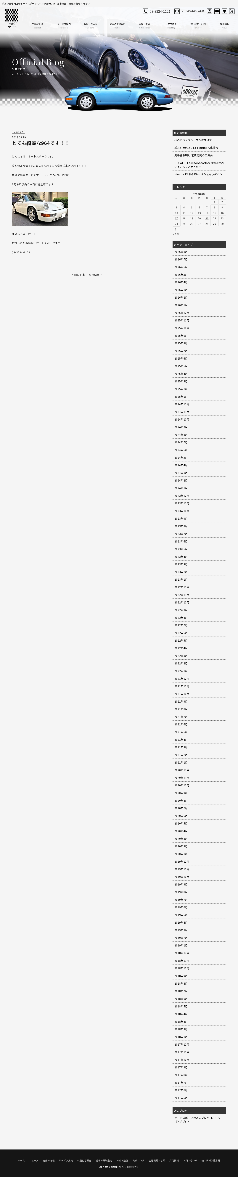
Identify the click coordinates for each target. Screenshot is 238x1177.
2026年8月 (181, 252)
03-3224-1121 (160, 11)
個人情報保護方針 (211, 1160)
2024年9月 (181, 427)
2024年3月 (181, 473)
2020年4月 (181, 831)
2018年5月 (181, 1006)
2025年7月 (181, 351)
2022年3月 (181, 656)
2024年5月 (181, 457)
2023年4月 (181, 556)
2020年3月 (181, 839)
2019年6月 (181, 907)
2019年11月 (181, 869)
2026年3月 (181, 290)
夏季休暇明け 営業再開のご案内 (193, 155)
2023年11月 (181, 503)
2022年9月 (181, 610)
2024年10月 (181, 419)
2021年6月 (181, 724)
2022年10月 (181, 602)
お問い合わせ (190, 1160)
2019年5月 (181, 915)
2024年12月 (181, 404)
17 (176, 218)
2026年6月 (181, 267)
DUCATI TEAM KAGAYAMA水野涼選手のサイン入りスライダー (199, 164)
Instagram (209, 11)
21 (207, 218)
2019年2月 (181, 938)
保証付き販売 (90, 25)
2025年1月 (181, 396)
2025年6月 (181, 358)
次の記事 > (95, 274)
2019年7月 (181, 899)
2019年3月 (181, 930)
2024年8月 (181, 435)
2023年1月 (181, 579)
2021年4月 (181, 739)
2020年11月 (181, 778)
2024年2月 (181, 480)
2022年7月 (181, 625)
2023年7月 (181, 534)
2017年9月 (181, 1067)
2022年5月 (181, 640)
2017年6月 (181, 1090)
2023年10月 (181, 511)
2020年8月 (181, 800)
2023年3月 (181, 564)
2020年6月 (181, 816)
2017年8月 (181, 1075)
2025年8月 (181, 343)
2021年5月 (181, 732)
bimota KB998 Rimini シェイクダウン (198, 174)
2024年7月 (181, 442)
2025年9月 (181, 335)
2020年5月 (181, 823)
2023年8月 (181, 526)
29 (214, 224)
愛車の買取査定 (117, 25)
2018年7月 (181, 991)
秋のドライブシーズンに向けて (193, 140)
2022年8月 (181, 617)
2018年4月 (181, 1014)
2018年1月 (181, 1037)
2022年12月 (181, 587)
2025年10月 (181, 328)
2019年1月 (181, 945)
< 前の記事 (78, 274)
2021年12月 (181, 678)
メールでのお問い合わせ (192, 11)
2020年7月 (181, 808)
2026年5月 (181, 274)
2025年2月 (181, 389)
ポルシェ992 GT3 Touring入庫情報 (196, 147)
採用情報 (224, 25)
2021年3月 (181, 747)
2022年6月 (181, 633)
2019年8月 (181, 892)
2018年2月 (181, 1029)
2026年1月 (181, 305)
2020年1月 (181, 854)
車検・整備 (144, 25)
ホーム (15, 74)
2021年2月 (181, 755)
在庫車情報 (37, 25)
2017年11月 (181, 1052)
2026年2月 (181, 297)
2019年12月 (181, 861)
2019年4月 (181, 922)
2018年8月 (181, 983)
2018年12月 (181, 953)
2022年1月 (181, 671)
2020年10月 (181, 785)
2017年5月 (181, 1098)
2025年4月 (181, 374)
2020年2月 (181, 846)
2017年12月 (181, 1044)
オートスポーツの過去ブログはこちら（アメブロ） (197, 1119)
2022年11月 (181, 595)
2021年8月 (181, 709)
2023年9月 (181, 518)
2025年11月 (181, 320)
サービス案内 (64, 25)
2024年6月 (181, 450)
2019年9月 (181, 884)
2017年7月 (181, 1082)
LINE (224, 11)
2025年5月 (181, 366)
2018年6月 (181, 999)
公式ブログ (171, 25)
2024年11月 (181, 412)
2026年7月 (181, 259)
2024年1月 (181, 488)
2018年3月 (181, 1021)
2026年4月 (181, 282)
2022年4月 (181, 648)
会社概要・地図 (198, 25)
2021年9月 (181, 701)
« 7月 (176, 234)
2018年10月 (181, 968)
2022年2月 (181, 663)
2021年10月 (181, 694)
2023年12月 (181, 495)
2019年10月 (181, 877)
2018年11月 (181, 960)
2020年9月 (181, 793)
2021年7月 (181, 717)
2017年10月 (181, 1060)
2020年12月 (181, 770)
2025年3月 (181, 381)
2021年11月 (181, 686)
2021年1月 (181, 762)
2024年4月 (181, 465)
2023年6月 (181, 541)
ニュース (33, 1160)
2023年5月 (181, 549)
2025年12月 (181, 313)
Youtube (217, 11)
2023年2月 (181, 572)
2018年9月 (181, 976)
